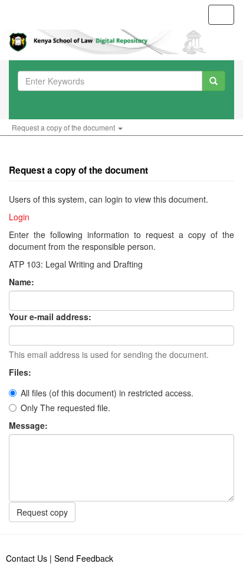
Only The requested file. (65, 407)
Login (19, 217)
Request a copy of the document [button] (64, 127)
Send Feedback (83, 558)
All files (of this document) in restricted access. (107, 393)
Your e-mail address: (51, 317)
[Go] (213, 81)
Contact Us (26, 558)
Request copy (42, 512)
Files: (21, 372)
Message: (29, 425)
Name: (23, 282)
